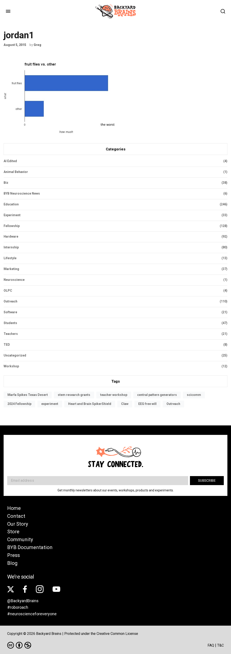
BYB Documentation (30, 547)
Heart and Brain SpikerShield (89, 404)
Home (14, 508)
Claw (124, 404)
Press (13, 555)
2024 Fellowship (19, 404)
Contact (16, 516)
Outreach (173, 404)
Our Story (17, 524)
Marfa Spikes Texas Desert (27, 395)
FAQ (211, 645)
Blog (12, 563)
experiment (49, 404)
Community (20, 539)
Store (13, 531)
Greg (37, 45)
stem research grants (74, 395)
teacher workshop (113, 395)
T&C (220, 645)
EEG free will (147, 404)
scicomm (194, 395)
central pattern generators (157, 395)
